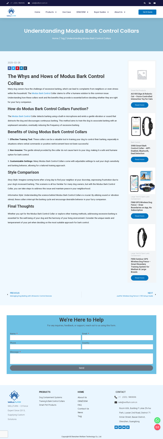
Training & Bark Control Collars (52, 401)
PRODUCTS (44, 392)
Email (85, 333)
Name (13, 333)
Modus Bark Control (41, 93)
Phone (13, 343)
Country (85, 343)
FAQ (80, 405)
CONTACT (121, 392)
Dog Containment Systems (50, 397)
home (81, 392)
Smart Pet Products (47, 405)
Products (50, 12)
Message (14, 352)
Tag (63, 38)
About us (119, 12)
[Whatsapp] (157, 420)
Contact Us (83, 408)
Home (37, 12)
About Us (82, 397)
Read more (139, 105)
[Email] (157, 427)
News (80, 412)
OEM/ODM (80, 12)
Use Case (66, 12)
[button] (144, 3)
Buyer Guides (100, 12)
